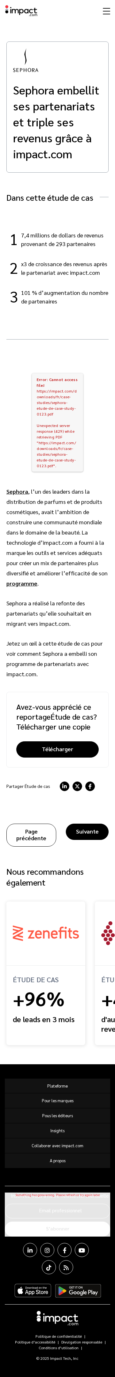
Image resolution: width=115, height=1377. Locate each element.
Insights (57, 1130)
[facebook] (90, 786)
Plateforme (57, 1086)
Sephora (17, 491)
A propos (57, 1160)
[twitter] (77, 786)
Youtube (81, 1250)
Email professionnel (60, 1210)
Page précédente (31, 834)
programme (21, 583)
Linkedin (30, 1250)
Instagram (47, 1250)
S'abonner (57, 1228)
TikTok (49, 1267)
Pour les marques (57, 1100)
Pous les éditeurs (57, 1115)
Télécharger (57, 748)
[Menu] (106, 11)
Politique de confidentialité (58, 1336)
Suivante (87, 831)
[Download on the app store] (33, 1291)
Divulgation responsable (81, 1341)
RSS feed (66, 1267)
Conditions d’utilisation (59, 1347)
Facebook (64, 1250)
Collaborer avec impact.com (57, 1145)
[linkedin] (64, 786)
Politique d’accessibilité (35, 1341)
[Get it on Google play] (78, 1291)
